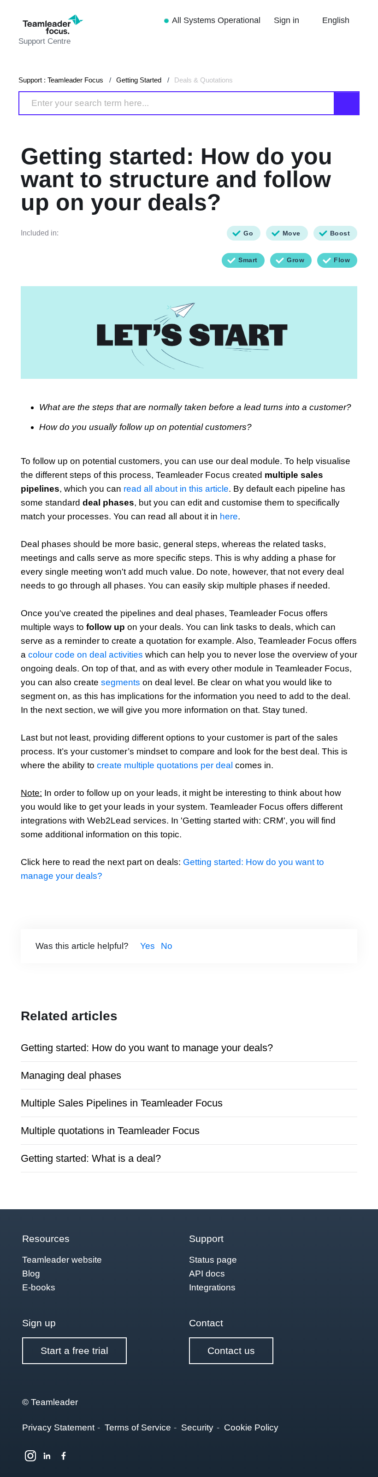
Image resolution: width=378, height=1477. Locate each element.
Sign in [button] (287, 20)
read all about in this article (176, 489)
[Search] (347, 103)
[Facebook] (63, 1456)
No (166, 946)
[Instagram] (30, 1456)
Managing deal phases (71, 1075)
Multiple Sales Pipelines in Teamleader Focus (122, 1103)
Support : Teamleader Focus (60, 80)
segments (120, 682)
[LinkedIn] (47, 1456)
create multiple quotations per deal (165, 765)
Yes (147, 946)
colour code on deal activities (85, 654)
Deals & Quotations (203, 80)
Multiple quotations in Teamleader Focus (110, 1130)
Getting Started (138, 80)
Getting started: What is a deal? (91, 1158)
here (229, 516)
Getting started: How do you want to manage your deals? (147, 1047)
